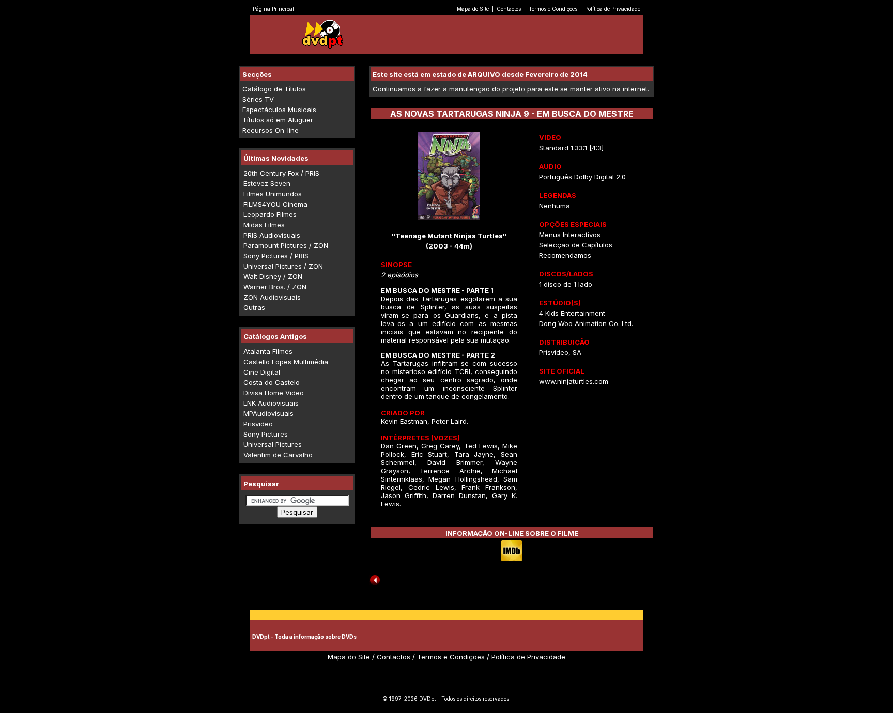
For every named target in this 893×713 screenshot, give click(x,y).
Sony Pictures (265, 434)
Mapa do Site (473, 9)
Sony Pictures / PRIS (276, 256)
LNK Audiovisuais (271, 403)
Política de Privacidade (612, 9)
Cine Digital (261, 372)
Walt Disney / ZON (272, 276)
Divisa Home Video (273, 393)
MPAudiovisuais (268, 413)
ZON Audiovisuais (272, 297)
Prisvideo (258, 424)
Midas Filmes (264, 225)
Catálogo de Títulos (274, 89)
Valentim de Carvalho (278, 455)
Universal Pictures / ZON (283, 266)
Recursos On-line (270, 130)
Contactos (509, 9)
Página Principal (273, 9)
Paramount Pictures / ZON (285, 245)
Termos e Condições (553, 9)
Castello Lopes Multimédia (285, 362)
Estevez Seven (266, 183)
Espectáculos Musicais (279, 109)
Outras (254, 307)
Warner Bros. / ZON (274, 287)
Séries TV (258, 99)
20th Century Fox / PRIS (281, 173)
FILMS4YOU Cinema (275, 204)
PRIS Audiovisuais (271, 235)
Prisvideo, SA (560, 352)
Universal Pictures (272, 444)
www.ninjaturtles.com (573, 381)
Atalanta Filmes (267, 351)
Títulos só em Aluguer (277, 120)
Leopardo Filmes (270, 214)
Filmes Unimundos (272, 194)
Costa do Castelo (271, 382)
